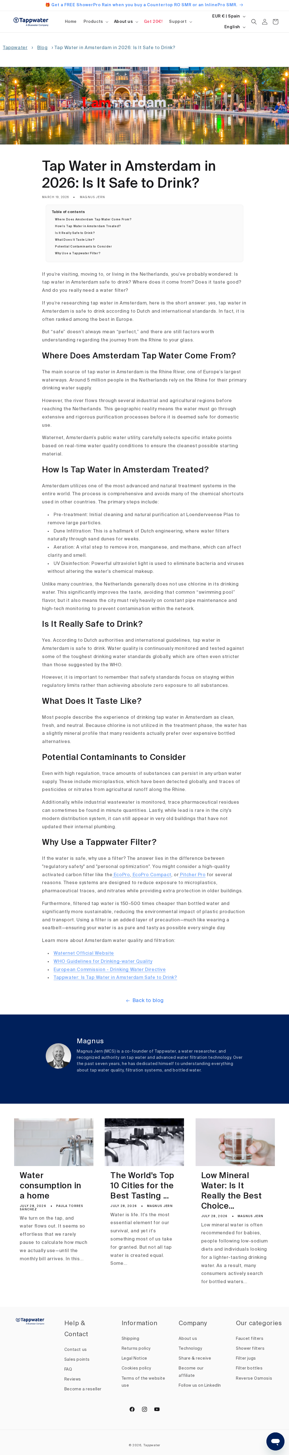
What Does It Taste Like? (75, 239)
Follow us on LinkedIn (200, 1386)
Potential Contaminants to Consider (83, 246)
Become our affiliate (191, 1371)
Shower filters (250, 1349)
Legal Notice (134, 1358)
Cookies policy (136, 1368)
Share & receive (195, 1358)
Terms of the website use (143, 1382)
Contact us (75, 1350)
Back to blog (148, 1000)
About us (123, 22)
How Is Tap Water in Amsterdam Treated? (88, 226)
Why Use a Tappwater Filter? (77, 253)
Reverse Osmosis (254, 1379)
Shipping (130, 1339)
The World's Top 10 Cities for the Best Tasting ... (142, 1186)
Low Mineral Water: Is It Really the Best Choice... (231, 1191)
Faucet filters (249, 1339)
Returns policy (136, 1349)
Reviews (72, 1379)
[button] (95, 22)
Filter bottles (249, 1368)
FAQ (68, 1369)
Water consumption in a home (50, 1186)
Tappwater (15, 48)
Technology (190, 1349)
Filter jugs (246, 1358)
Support (178, 22)
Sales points (77, 1360)
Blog (42, 48)
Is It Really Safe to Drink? (75, 233)
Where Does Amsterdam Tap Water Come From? (93, 219)
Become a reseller (83, 1389)
